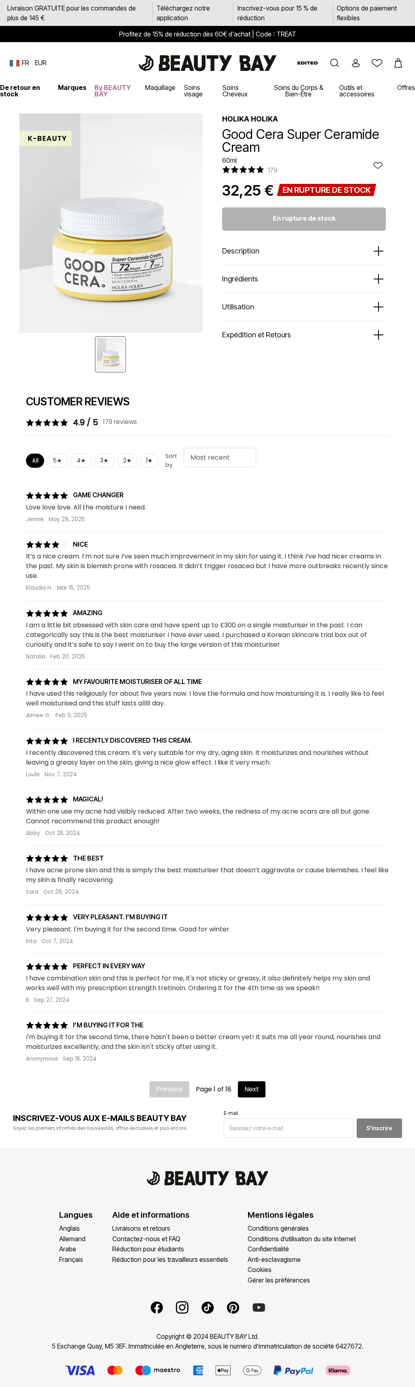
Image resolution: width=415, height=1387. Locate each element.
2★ (127, 460)
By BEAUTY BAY (112, 90)
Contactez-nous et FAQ (146, 1239)
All (35, 460)
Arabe (67, 1249)
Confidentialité (268, 1249)
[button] (334, 63)
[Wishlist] (377, 63)
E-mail (231, 1113)
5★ (57, 460)
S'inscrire (379, 1128)
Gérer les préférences (279, 1280)
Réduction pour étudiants (148, 1249)
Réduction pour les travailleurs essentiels (170, 1259)
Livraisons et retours (141, 1228)
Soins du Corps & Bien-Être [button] (298, 90)
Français (71, 1259)
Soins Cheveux (235, 90)
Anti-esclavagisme (274, 1259)
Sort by (171, 460)
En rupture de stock (304, 218)
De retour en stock (20, 90)
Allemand (72, 1239)
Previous (169, 1089)
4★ (81, 460)
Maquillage (160, 87)
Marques (72, 87)
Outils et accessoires (356, 90)
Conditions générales (278, 1228)
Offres (406, 87)
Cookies (260, 1270)
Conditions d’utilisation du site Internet (302, 1239)
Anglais (69, 1228)
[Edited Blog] (307, 63)
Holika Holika (250, 119)
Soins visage (193, 90)
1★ (149, 460)
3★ (104, 460)
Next (251, 1089)
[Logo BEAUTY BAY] (207, 63)
